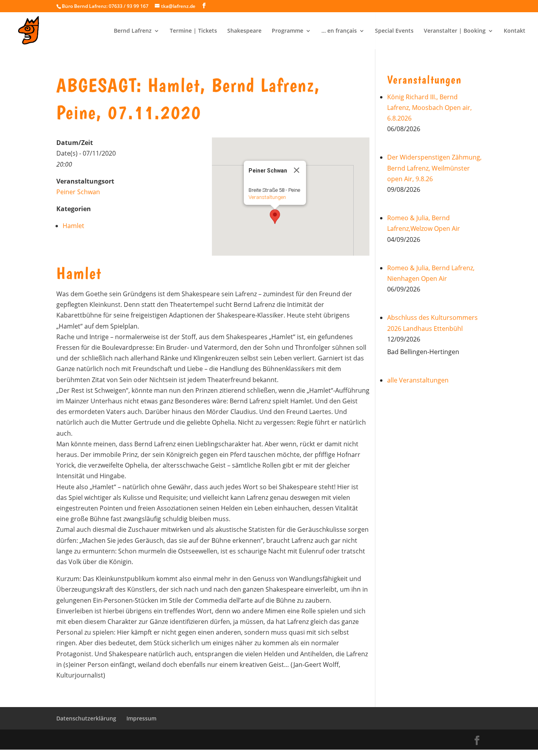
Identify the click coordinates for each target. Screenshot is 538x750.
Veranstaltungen (267, 197)
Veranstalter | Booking (455, 31)
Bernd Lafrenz (133, 31)
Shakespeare (244, 31)
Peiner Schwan (78, 192)
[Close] (296, 170)
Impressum (141, 718)
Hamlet (73, 225)
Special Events (394, 31)
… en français (339, 31)
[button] (275, 216)
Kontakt (514, 31)
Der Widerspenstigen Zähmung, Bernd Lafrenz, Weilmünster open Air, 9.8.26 (434, 168)
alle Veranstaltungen (418, 380)
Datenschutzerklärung (86, 718)
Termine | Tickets (193, 31)
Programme (287, 31)
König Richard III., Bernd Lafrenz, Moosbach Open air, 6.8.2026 (429, 108)
